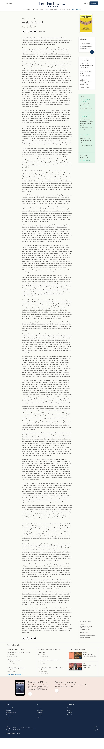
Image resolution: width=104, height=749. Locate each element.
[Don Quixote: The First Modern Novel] (75, 666)
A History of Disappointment (16, 668)
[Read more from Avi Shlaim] (92, 52)
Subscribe (94, 3)
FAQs (38, 717)
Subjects (35, 9)
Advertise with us (10, 714)
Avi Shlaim (29, 26)
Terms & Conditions (10, 733)
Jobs (7, 719)
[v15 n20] (86, 23)
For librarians (40, 712)
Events (62, 9)
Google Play (40, 687)
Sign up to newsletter (85, 160)
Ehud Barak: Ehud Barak (14, 660)
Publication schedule (11, 712)
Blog (41, 9)
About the (9, 708)
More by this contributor (15, 649)
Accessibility (40, 714)
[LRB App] (20, 688)
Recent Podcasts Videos (77, 649)
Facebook (69, 714)
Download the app (37, 682)
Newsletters (76, 9)
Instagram (69, 710)
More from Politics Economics (49, 649)
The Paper (26, 9)
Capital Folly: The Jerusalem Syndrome (19, 652)
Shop (68, 9)
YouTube (69, 712)
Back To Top (96, 728)
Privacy (18, 733)
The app (40, 710)
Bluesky (69, 708)
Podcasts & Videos (51, 9)
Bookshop (8, 717)
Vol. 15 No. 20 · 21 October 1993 (30, 18)
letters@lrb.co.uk (84, 632)
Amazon (36, 689)
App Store (46, 686)
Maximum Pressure (43, 652)
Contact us (39, 708)
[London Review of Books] (8, 728)
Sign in (86, 3)
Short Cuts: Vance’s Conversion (48, 660)
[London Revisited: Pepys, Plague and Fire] (75, 655)
